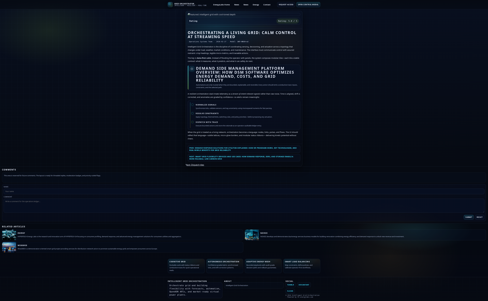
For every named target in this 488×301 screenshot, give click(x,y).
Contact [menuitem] (266, 4)
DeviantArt (304, 285)
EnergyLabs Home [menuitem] (221, 4)
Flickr (290, 291)
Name (6, 187)
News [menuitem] (236, 4)
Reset (480, 217)
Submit (468, 217)
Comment (8, 197)
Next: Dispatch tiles (195, 164)
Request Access (286, 4)
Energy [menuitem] (256, 4)
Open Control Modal (308, 4)
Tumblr (290, 285)
